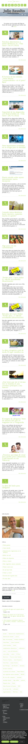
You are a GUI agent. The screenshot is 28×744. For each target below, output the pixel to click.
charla (14, 645)
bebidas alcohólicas (19, 639)
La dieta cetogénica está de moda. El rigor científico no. (13, 351)
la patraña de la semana (9, 671)
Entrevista (5, 657)
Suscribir (6, 597)
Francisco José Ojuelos (15, 657)
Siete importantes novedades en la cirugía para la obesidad (13, 146)
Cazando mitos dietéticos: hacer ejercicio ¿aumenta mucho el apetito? (12, 214)
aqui (13, 590)
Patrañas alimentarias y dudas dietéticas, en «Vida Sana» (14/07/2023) (12, 43)
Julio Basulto (15, 665)
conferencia (22, 648)
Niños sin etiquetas (8, 558)
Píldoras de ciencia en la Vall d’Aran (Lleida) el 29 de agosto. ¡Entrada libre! (14, 615)
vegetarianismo (7, 692)
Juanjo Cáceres (14, 662)
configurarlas (22, 737)
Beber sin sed (7, 555)
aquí (15, 26)
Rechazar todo (14, 741)
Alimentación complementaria (16, 633)
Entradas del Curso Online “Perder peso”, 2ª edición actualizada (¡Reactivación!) (13, 315)
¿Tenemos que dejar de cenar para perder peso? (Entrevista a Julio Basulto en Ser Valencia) (14, 457)
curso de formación (13, 651)
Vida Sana (15, 692)
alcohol (5, 633)
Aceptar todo (5, 741)
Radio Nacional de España (9, 686)
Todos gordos (6, 545)
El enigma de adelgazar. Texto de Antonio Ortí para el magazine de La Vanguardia (14, 420)
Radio (13, 683)
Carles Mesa (6, 642)
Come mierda (6, 548)
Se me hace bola (7, 570)
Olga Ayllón (16, 680)
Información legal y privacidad (5, 706)
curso (4, 651)
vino (21, 692)
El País (18, 654)
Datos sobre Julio (21, 705)
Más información (22, 60)
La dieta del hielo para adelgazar (11, 487)
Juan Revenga (6, 665)
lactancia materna (7, 668)
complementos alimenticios (10, 648)
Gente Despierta (18, 660)
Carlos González (7, 645)
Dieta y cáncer (7, 561)
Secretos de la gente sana (10, 575)
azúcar (17, 636)
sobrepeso (15, 689)
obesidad (19, 677)
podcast (23, 680)
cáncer (13, 654)
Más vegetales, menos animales (12, 564)
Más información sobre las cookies (5, 719)
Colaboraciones (22, 709)
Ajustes (21, 741)
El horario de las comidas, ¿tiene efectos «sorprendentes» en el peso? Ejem (14, 79)
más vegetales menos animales (11, 674)
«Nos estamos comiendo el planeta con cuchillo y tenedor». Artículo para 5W (14, 621)
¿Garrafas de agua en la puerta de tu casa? (13, 609)
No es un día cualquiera (9, 677)
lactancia (22, 665)
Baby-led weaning (7, 639)
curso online (6, 654)
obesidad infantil (7, 680)
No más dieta (6, 578)
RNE (19, 686)
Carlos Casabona (15, 642)
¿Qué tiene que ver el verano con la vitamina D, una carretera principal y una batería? (14, 384)
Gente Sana (6, 662)
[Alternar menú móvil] (25, 14)
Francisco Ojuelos (7, 660)
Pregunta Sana (6, 683)
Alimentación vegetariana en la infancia (12, 551)
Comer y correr (7, 573)
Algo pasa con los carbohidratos (9, 247)
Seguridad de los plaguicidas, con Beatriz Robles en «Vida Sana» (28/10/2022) (13, 114)
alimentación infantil (8, 636)
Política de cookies (5, 712)
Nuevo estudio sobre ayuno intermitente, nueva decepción (13, 179)
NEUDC (22, 674)
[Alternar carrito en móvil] (22, 14)
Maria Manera (20, 671)
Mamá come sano (8, 567)
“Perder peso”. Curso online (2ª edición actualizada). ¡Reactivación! (13, 279)
